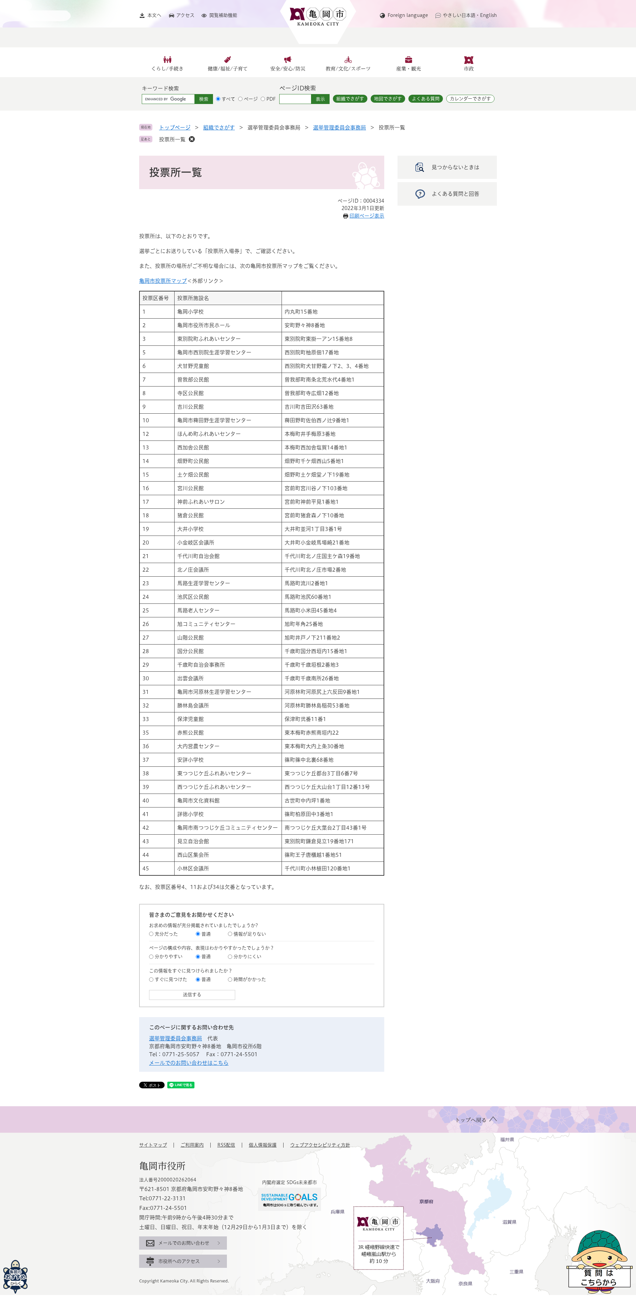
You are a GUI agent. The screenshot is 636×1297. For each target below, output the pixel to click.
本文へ (154, 15)
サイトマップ (153, 1145)
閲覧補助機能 (223, 15)
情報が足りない (250, 934)
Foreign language (408, 15)
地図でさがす (388, 98)
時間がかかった (250, 979)
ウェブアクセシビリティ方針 (320, 1145)
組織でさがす (350, 98)
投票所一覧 (172, 139)
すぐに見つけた (171, 979)
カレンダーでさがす (470, 98)
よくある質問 (426, 98)
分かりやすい (169, 956)
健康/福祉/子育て (228, 68)
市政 (469, 68)
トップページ (174, 127)
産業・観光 (408, 68)
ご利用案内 (192, 1145)
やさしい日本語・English (470, 15)
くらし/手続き (167, 68)
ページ (251, 99)
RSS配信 (226, 1145)
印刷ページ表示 (366, 215)
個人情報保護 (263, 1145)
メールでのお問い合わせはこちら (189, 1062)
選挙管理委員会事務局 (339, 127)
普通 (206, 934)
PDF (271, 99)
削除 (192, 139)
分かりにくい (247, 956)
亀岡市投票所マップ (163, 281)
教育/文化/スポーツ (348, 68)
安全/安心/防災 (287, 68)
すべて (228, 99)
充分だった (166, 934)
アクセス (185, 15)
